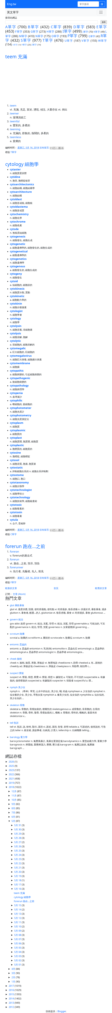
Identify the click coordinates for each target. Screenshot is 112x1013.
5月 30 (18, 829)
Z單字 (34, 44)
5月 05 (18, 947)
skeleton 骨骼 (17, 705)
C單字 (56, 26)
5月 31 (18, 825)
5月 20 (18, 871)
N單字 (39, 36)
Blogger (61, 1011)
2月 (14, 977)
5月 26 (18, 846)
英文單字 (13, 12)
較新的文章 (11, 588)
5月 (14, 821)
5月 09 (18, 930)
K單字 (97, 31)
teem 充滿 (16, 56)
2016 (12, 990)
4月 (14, 968)
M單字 (23, 36)
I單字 (67, 31)
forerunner (16, 567)
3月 (14, 973)
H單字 (50, 31)
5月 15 (18, 905)
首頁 (56, 588)
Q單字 (92, 36)
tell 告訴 (14, 722)
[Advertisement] (56, 81)
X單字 (15, 44)
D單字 (79, 26)
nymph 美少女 (17, 687)
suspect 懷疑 (17, 673)
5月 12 (18, 918)
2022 (12, 774)
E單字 (101, 26)
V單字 (86, 41)
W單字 (102, 41)
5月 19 (18, 876)
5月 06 (18, 943)
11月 (14, 795)
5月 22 (18, 863)
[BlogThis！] (54, 148)
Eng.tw (11, 4)
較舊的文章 (101, 588)
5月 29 (18, 833)
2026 (12, 761)
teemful (15, 121)
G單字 (34, 31)
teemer (14, 113)
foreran (14, 551)
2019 (12, 782)
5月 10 (18, 926)
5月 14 (18, 909)
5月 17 (18, 884)
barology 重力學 (18, 737)
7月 (14, 812)
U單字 (69, 41)
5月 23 (18, 859)
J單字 (85, 31)
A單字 (10, 26)
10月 (14, 799)
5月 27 (18, 842)
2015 (12, 994)
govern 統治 (16, 619)
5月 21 (18, 867)
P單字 (72, 35)
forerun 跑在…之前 (25, 546)
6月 (14, 816)
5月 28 (18, 838)
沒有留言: (45, 147)
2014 (12, 998)
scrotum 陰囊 (17, 633)
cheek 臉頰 (16, 658)
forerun (14, 559)
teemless (15, 137)
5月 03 (18, 956)
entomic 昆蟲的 (18, 644)
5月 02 (18, 960)
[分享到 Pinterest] (62, 148)
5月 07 (18, 939)
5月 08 (18, 935)
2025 (12, 765)
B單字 (33, 26)
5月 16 (18, 888)
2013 (12, 1002)
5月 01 (18, 964)
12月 (14, 791)
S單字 (26, 40)
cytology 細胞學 (22, 164)
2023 (12, 770)
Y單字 (24, 44)
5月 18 (18, 880)
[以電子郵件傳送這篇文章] (51, 148)
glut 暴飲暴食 (17, 605)
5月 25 (18, 850)
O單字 (55, 36)
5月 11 (18, 922)
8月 (14, 808)
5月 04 (18, 952)
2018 (12, 787)
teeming (15, 129)
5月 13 (18, 913)
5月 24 (18, 854)
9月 (14, 804)
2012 (12, 1007)
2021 (12, 778)
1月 (14, 981)
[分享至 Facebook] (59, 148)
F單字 (18, 31)
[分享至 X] (56, 148)
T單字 (48, 40)
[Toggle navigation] (101, 12)
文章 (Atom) (19, 594)
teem (13, 105)
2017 (12, 985)
